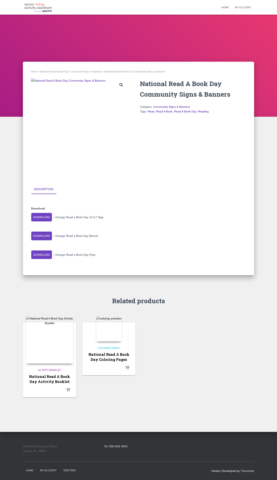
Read (151, 111)
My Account (243, 7)
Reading (203, 111)
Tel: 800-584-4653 (116, 446)
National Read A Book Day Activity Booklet (49, 379)
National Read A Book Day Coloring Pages (108, 357)
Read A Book (164, 111)
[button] (121, 84)
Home (225, 7)
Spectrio (69, 470)
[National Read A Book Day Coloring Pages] (108, 328)
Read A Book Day (185, 111)
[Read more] (68, 390)
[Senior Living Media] (38, 7)
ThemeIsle (247, 470)
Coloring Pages (109, 348)
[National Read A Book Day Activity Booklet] (49, 340)
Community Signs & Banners (86, 71)
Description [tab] (43, 189)
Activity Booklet (49, 370)
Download (41, 217)
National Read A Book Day (54, 71)
